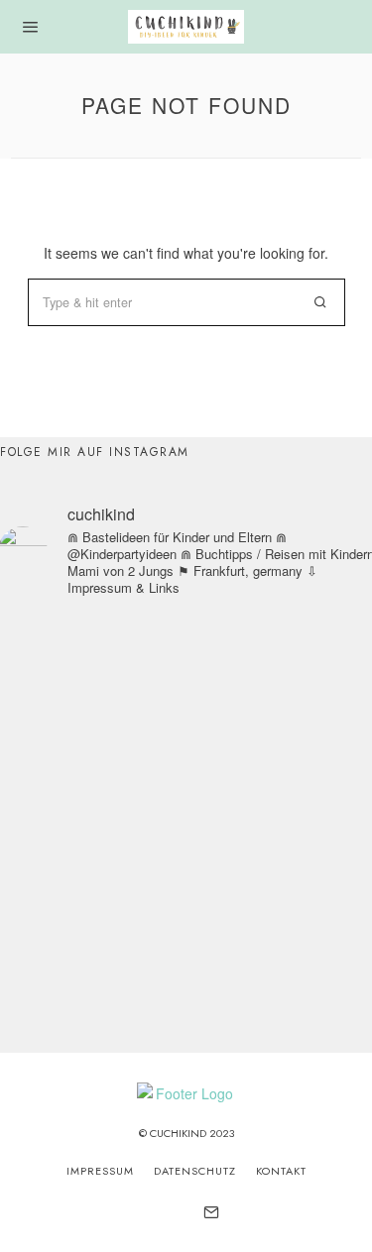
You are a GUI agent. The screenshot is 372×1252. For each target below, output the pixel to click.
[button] (321, 302)
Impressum (100, 1171)
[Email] (211, 1212)
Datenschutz (195, 1171)
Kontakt (281, 1171)
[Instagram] (160, 1212)
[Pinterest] (184, 1212)
